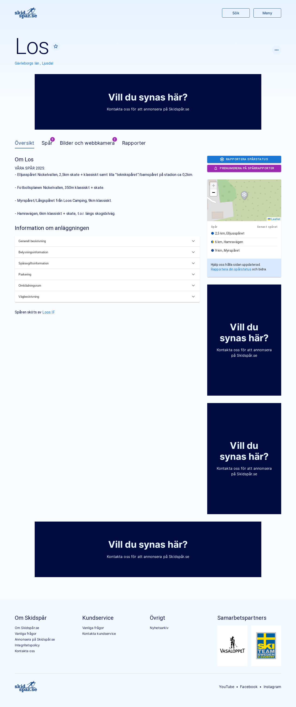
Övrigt (157, 618)
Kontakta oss (25, 651)
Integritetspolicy (27, 645)
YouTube (226, 686)
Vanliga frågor (25, 633)
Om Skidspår (31, 618)
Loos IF (48, 312)
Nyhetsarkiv (159, 628)
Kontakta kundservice (99, 633)
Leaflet (275, 219)
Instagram (272, 686)
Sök (235, 13)
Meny (267, 13)
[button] (244, 195)
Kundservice (98, 618)
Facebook (249, 686)
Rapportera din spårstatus (231, 269)
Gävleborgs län (27, 63)
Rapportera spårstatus (247, 159)
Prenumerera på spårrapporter (247, 168)
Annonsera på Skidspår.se (35, 639)
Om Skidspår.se (27, 628)
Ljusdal (47, 63)
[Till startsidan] (26, 13)
